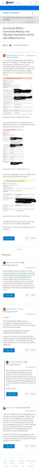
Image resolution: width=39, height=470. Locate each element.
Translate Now (29, 22)
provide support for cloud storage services (17, 273)
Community (18, 2)
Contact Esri (31, 466)
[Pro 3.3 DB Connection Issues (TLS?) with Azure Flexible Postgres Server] (2, 249)
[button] (30, 55)
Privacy (6, 466)
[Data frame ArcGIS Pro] (36, 249)
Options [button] (32, 13)
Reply (8, 238)
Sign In (36, 3)
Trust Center (15, 466)
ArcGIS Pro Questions (11, 13)
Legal (23, 466)
